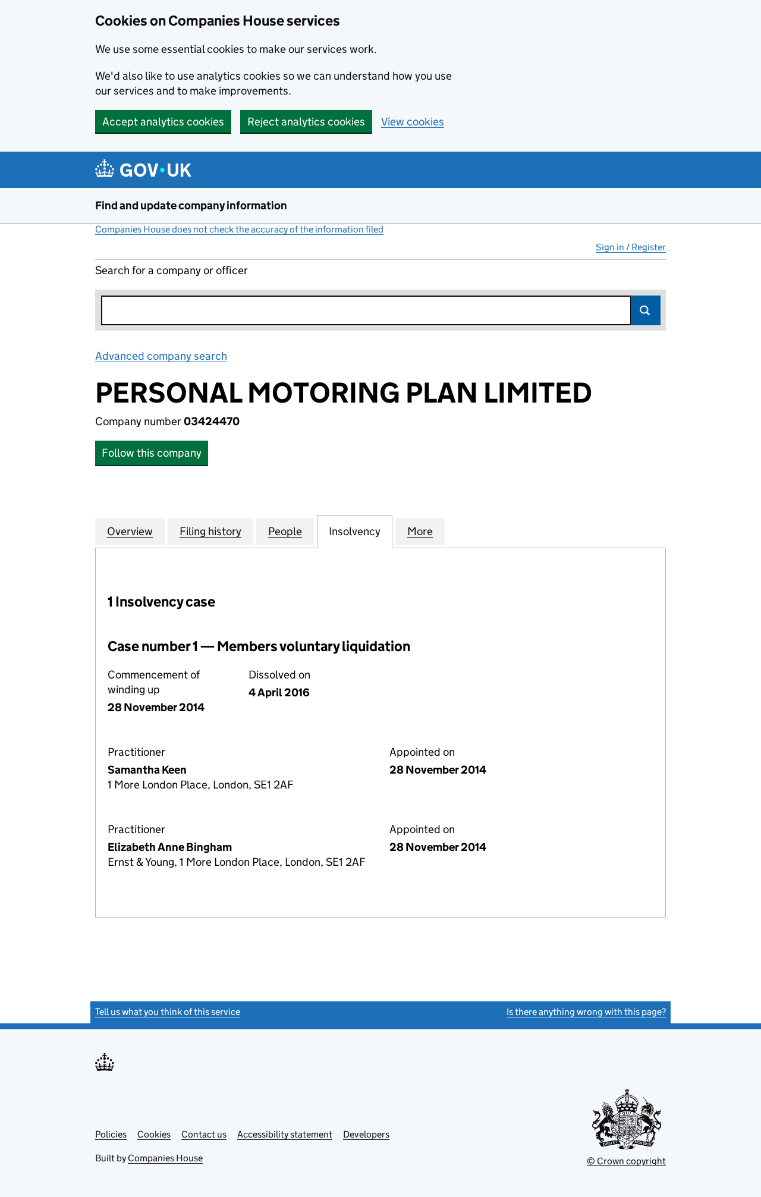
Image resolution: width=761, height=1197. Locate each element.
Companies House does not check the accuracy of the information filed (239, 229)
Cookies (154, 1134)
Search (646, 310)
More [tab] (420, 531)
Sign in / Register (631, 247)
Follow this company (152, 453)
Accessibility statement (284, 1134)
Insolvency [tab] (354, 531)
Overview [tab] (130, 531)
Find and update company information (191, 205)
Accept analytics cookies (163, 121)
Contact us (204, 1134)
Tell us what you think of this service (167, 1011)
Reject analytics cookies (306, 121)
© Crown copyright (626, 1161)
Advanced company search (161, 356)
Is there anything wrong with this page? (586, 1011)
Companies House (165, 1158)
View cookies (412, 121)
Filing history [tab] (210, 531)
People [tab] (285, 531)
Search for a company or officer (171, 270)
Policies (111, 1134)
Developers (366, 1134)
